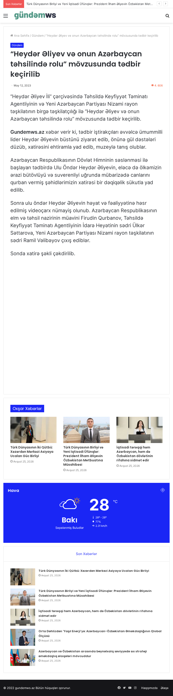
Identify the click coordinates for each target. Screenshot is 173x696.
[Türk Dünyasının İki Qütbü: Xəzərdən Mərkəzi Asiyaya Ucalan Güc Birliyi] (33, 430)
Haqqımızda (149, 688)
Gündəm (38, 35)
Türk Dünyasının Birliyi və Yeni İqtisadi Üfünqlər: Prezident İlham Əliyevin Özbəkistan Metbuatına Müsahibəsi (83, 456)
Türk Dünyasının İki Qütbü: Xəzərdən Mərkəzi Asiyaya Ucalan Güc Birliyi (31, 451)
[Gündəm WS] (35, 15)
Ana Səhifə (21, 35)
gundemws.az (25, 688)
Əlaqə (164, 688)
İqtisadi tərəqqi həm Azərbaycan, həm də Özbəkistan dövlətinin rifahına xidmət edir (134, 453)
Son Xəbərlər (86, 554)
